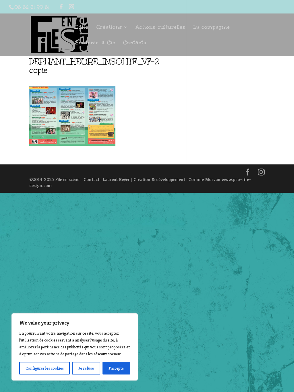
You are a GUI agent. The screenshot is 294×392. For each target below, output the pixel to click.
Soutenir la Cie (95, 43)
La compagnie (211, 27)
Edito (82, 27)
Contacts (134, 43)
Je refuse (86, 368)
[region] (74, 347)
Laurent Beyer (116, 179)
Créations (109, 27)
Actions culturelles (160, 27)
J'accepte (116, 368)
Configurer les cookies (45, 368)
